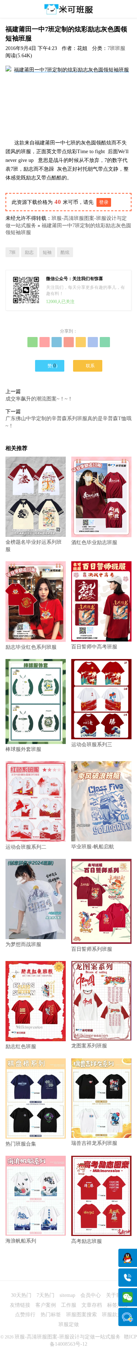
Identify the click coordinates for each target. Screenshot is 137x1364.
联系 (88, 365)
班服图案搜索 (81, 1314)
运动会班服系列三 (91, 744)
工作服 (68, 1305)
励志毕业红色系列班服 (31, 647)
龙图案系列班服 (89, 1046)
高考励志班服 (86, 1241)
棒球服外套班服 (23, 749)
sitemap (67, 1295)
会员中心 (90, 1295)
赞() (49, 365)
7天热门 (45, 1295)
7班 (12, 252)
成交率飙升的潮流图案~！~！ (39, 399)
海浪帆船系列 (20, 1241)
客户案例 (45, 1305)
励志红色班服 (20, 1046)
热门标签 (51, 1314)
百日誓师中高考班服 (94, 647)
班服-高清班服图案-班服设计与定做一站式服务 (68, 1337)
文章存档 (91, 1305)
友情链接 (20, 1305)
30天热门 (21, 1295)
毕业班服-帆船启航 (92, 846)
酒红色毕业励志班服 (94, 542)
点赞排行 (25, 1314)
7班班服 (116, 48)
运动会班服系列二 (25, 846)
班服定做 (68, 1324)
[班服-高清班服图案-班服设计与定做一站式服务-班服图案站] (68, 9)
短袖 (47, 252)
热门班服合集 (20, 1144)
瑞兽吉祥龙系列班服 (94, 1143)
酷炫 (65, 252)
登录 (104, 202)
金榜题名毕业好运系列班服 (33, 545)
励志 (29, 252)
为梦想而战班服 (23, 944)
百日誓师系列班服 (91, 949)
